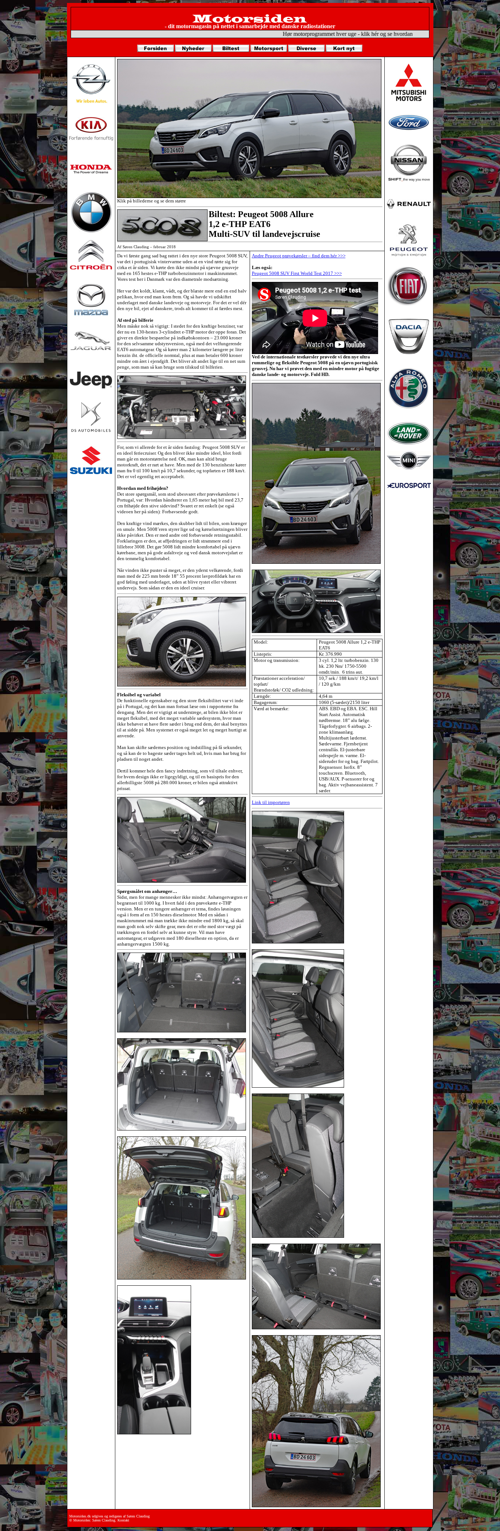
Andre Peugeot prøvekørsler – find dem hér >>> (299, 255)
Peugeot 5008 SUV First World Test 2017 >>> (297, 273)
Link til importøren (271, 802)
